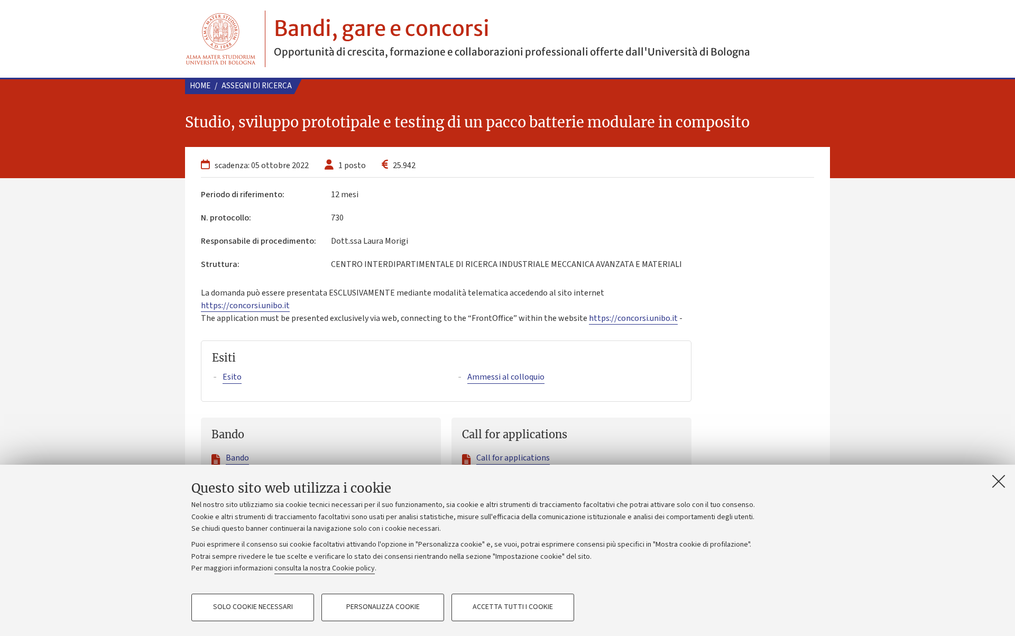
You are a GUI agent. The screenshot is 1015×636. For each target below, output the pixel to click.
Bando (237, 458)
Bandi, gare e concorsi (382, 28)
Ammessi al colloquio (506, 377)
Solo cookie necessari (253, 607)
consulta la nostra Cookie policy (324, 568)
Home (200, 85)
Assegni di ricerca (257, 85)
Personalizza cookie (383, 607)
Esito (232, 377)
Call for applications (513, 458)
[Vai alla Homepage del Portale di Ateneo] (220, 39)
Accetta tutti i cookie (513, 607)
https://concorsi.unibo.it (245, 305)
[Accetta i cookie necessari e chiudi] (998, 481)
